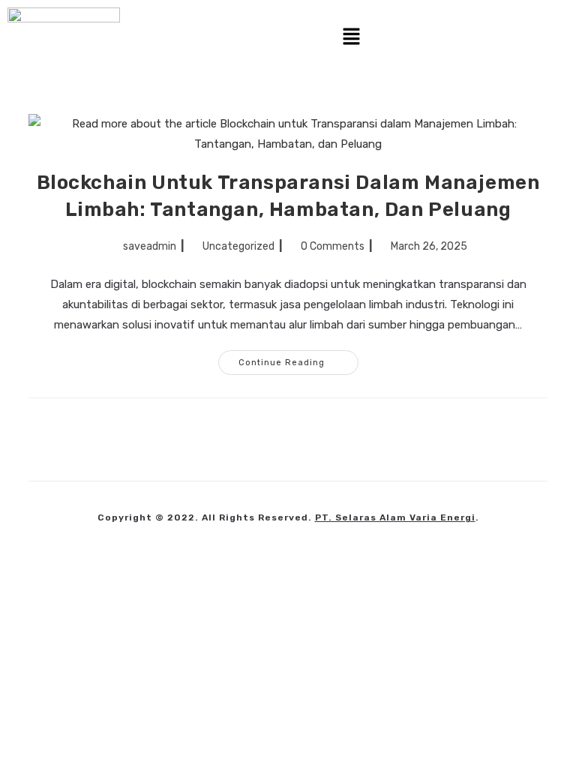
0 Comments (332, 246)
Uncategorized (238, 246)
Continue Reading (298, 359)
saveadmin (149, 246)
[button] (352, 38)
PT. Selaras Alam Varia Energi (395, 517)
